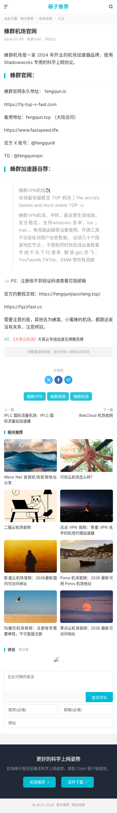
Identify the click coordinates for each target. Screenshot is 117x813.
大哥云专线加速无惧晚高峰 (61, 339)
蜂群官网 (58, 396)
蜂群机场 (81, 396)
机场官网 (45, 19)
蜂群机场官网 (20, 31)
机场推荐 (39, 782)
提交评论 (99, 697)
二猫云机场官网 (17, 527)
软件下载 (77, 782)
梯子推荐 (58, 7)
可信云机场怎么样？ (77, 477)
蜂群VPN (34, 396)
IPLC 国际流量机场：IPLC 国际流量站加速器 (29, 418)
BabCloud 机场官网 (96, 415)
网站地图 (78, 805)
